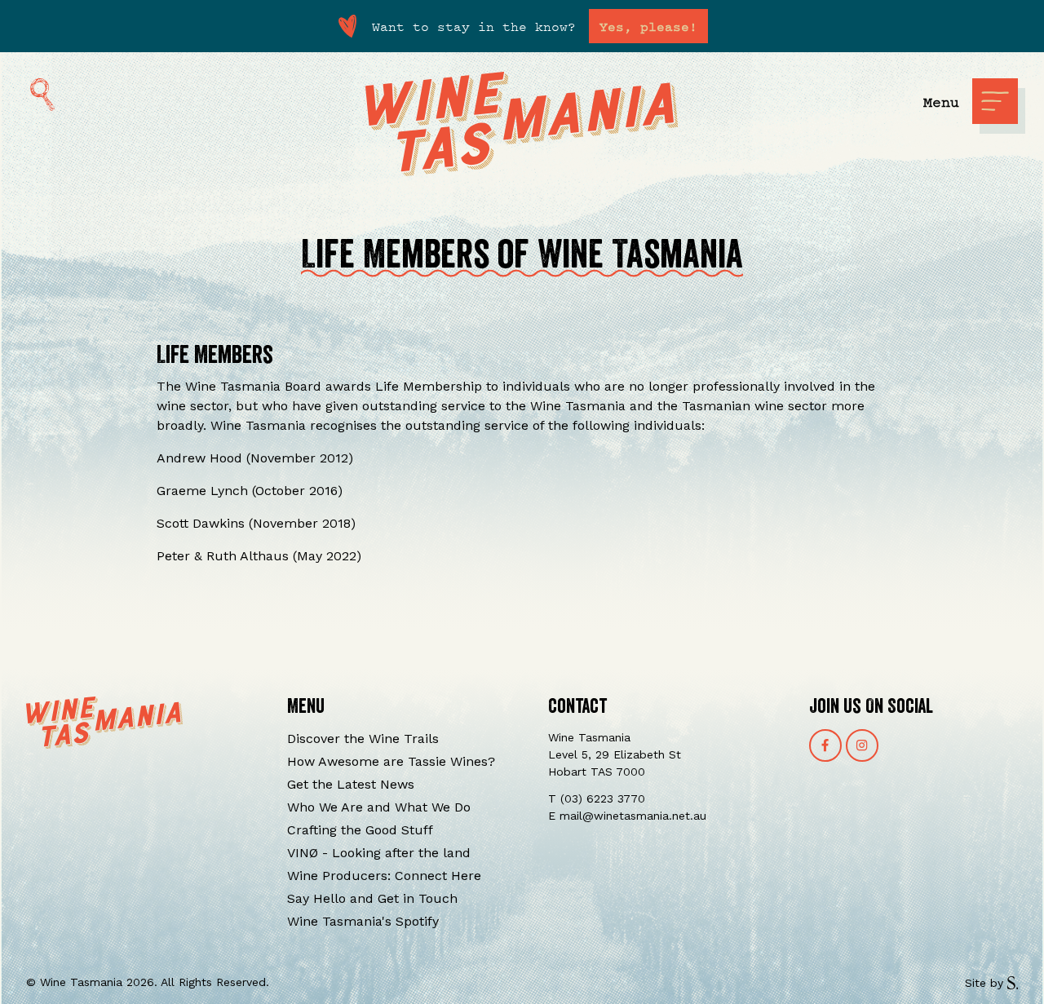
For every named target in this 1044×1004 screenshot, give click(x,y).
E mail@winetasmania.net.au (627, 815)
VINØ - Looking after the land (379, 852)
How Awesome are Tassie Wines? (391, 761)
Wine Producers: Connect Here (384, 875)
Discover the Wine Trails (363, 738)
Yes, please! (648, 26)
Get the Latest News (350, 784)
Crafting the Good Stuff (360, 830)
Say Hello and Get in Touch (372, 898)
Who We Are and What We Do (379, 807)
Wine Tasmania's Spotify (363, 921)
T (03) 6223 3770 (596, 798)
